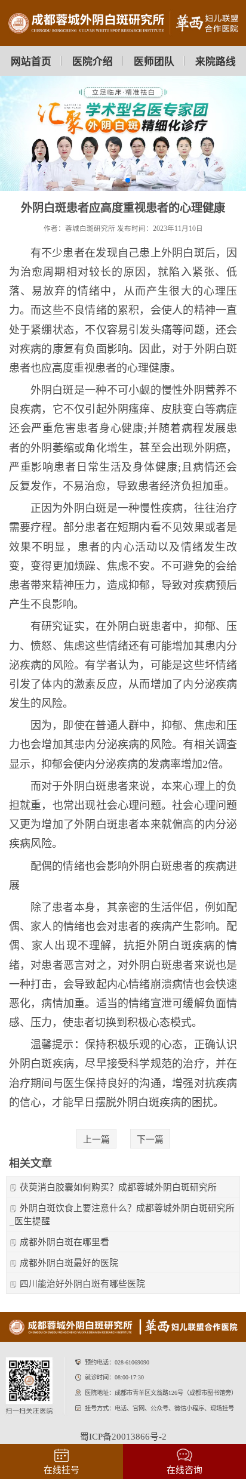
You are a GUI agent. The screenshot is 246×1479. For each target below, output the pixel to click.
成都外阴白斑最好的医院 (69, 1263)
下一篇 (150, 1139)
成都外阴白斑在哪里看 (64, 1242)
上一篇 (96, 1139)
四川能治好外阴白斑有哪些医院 (82, 1284)
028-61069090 (132, 1362)
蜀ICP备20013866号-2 (123, 1436)
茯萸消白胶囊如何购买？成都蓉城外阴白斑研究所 (118, 1187)
